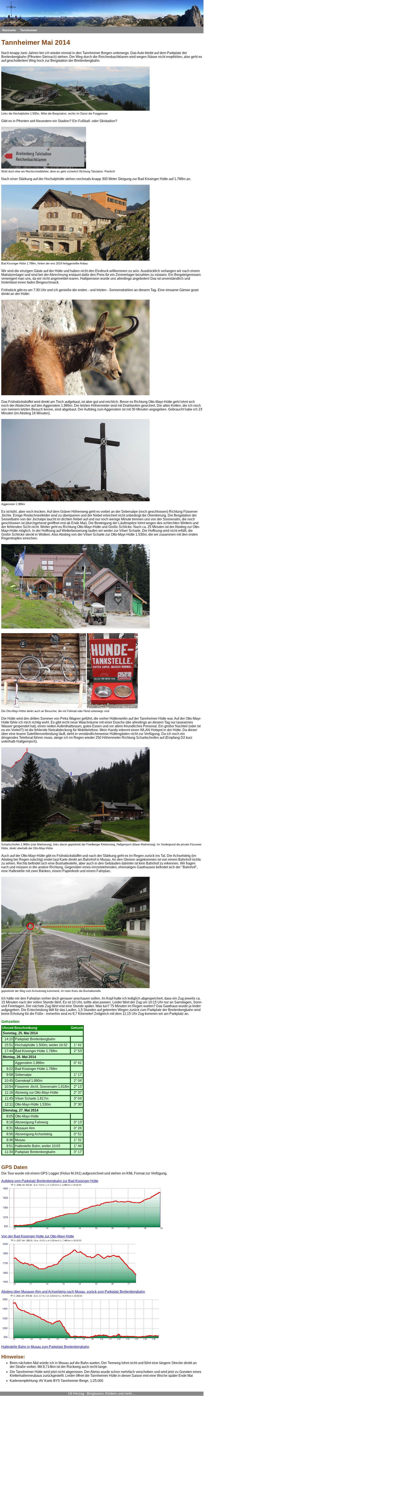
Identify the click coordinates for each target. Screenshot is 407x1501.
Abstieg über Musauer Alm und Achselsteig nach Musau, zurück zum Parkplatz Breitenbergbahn (73, 1291)
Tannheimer (28, 30)
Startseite (9, 30)
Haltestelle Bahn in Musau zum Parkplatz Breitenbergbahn (45, 1347)
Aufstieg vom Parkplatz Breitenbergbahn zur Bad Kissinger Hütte (49, 1181)
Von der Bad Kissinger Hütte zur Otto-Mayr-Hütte (37, 1236)
